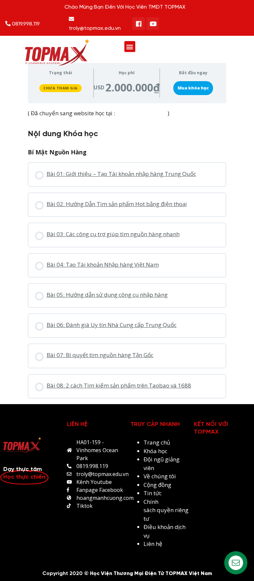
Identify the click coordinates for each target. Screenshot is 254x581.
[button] (129, 46)
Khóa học (155, 451)
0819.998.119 (25, 24)
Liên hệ (153, 544)
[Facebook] (138, 23)
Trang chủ (157, 442)
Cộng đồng (157, 485)
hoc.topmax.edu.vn (141, 113)
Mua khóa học (193, 88)
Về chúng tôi (160, 476)
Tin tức (153, 493)
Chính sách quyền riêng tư (166, 510)
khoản (166, 527)
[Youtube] (153, 23)
